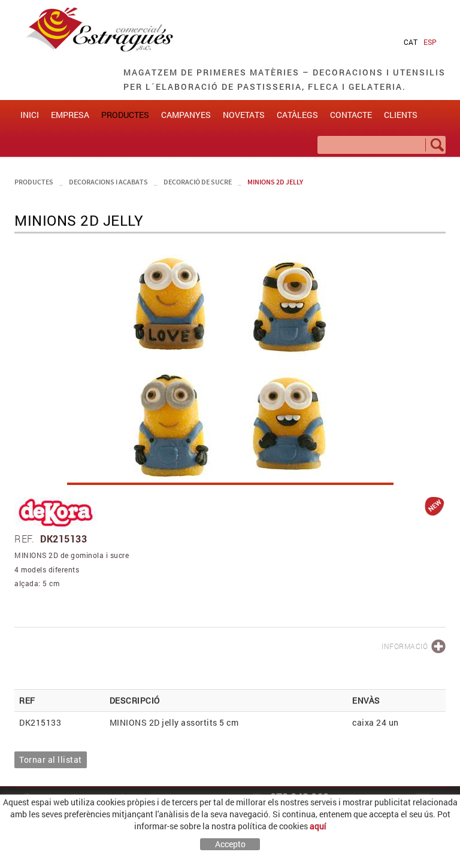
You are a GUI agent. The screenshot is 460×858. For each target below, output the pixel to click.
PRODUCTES (33, 181)
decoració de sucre (198, 181)
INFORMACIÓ (405, 646)
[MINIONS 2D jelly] (230, 365)
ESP (430, 42)
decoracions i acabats (108, 181)
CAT (410, 42)
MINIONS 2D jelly (275, 181)
